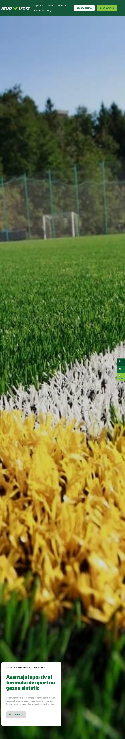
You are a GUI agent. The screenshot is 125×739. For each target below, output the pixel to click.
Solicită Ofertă (84, 8)
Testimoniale (38, 10)
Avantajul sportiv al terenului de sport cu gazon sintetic (30, 682)
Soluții (50, 5)
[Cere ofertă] (121, 369)
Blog (49, 10)
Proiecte (62, 5)
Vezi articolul (16, 715)
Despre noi (37, 5)
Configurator (107, 8)
